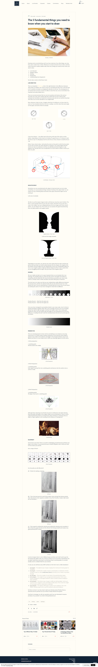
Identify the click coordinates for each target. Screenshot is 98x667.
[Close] (96, 665)
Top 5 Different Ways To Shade (30, 631)
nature (50, 8)
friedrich (64, 8)
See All (74, 618)
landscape (45, 8)
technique (43, 601)
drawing (33, 601)
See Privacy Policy (9, 665)
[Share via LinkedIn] (34, 608)
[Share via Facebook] (28, 608)
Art (28, 604)
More (70, 8)
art (29, 601)
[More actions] (69, 16)
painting (39, 8)
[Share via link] (36, 608)
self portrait (30, 8)
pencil (38, 601)
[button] (81, 1)
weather (55, 8)
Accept (93, 665)
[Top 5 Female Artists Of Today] (49, 625)
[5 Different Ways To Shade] (30, 625)
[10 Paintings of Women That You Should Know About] (67, 625)
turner (60, 8)
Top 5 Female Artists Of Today (48, 631)
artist (35, 8)
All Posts (23, 8)
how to (31, 604)
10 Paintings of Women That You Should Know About (67, 632)
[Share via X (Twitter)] (31, 608)
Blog (74, 661)
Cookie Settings (86, 665)
